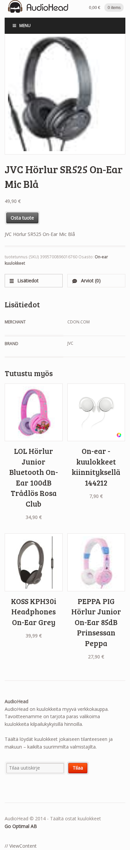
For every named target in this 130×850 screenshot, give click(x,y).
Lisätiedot (27, 280)
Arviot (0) (90, 280)
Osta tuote (22, 218)
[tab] (34, 280)
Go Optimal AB (21, 826)
